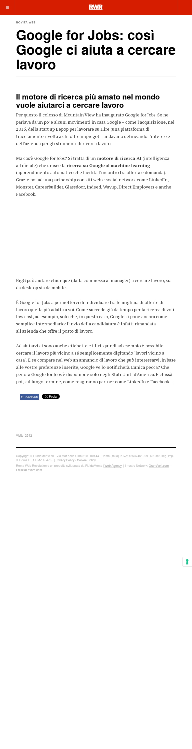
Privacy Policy (65, 460)
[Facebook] (138, 7)
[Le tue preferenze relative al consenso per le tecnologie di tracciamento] (187, 561)
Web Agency (113, 465)
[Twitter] (147, 7)
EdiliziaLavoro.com (29, 470)
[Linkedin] (165, 7)
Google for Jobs (140, 115)
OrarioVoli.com (159, 465)
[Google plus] (156, 7)
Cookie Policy (86, 460)
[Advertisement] (96, 236)
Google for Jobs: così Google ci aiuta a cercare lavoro (96, 49)
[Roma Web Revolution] (96, 7)
